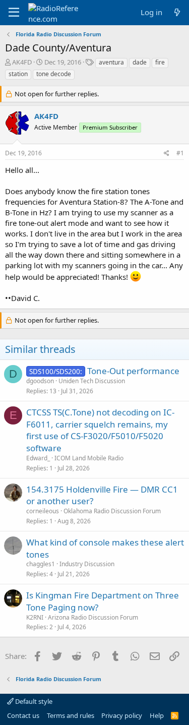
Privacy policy (121, 715)
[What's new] (177, 12)
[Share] (166, 153)
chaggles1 (40, 564)
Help (157, 715)
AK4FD (22, 62)
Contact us (23, 715)
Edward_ (38, 458)
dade (140, 62)
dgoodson (40, 381)
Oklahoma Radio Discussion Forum (112, 511)
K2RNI (34, 617)
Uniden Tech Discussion (91, 381)
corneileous (42, 511)
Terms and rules (70, 715)
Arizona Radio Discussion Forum (93, 617)
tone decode (53, 74)
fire (160, 62)
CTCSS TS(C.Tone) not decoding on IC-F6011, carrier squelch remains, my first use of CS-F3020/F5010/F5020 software (100, 430)
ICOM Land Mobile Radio (88, 458)
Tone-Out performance (133, 371)
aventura (111, 62)
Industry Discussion (86, 564)
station (18, 74)
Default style (33, 701)
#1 (180, 153)
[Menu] (14, 12)
